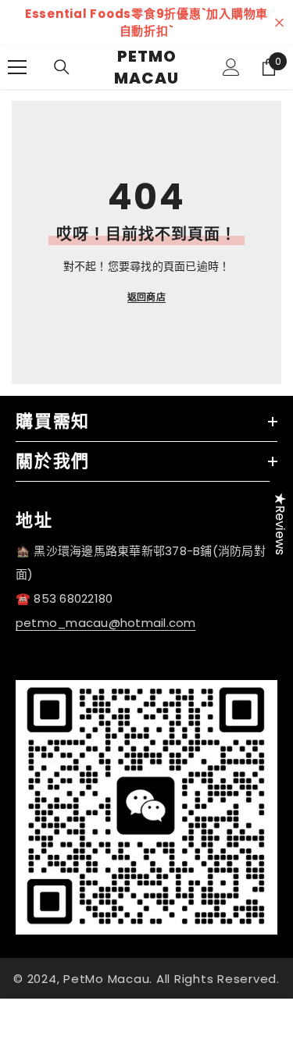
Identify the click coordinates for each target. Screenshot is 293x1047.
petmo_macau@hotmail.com (106, 622)
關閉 (279, 23)
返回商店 (146, 297)
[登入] (231, 67)
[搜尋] (61, 67)
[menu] (17, 67)
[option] (146, 22)
